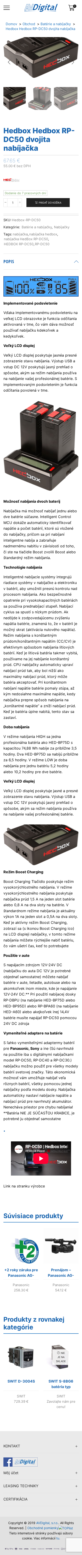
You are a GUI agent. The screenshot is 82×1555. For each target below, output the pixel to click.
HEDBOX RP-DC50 (18, 244)
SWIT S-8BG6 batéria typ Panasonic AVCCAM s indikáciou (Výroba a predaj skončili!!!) (61, 1385)
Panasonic (21, 1285)
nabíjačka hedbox (43, 234)
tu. (58, 1538)
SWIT (21, 1396)
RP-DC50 (42, 244)
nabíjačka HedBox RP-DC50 (26, 239)
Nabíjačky (61, 227)
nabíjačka (20, 234)
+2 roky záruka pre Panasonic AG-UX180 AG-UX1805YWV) (21, 1273)
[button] (9, 62)
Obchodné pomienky (43, 1528)
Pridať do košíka (50, 202)
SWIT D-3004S (21, 1381)
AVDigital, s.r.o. (47, 1523)
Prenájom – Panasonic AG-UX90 (61, 1273)
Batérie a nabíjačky (37, 227)
